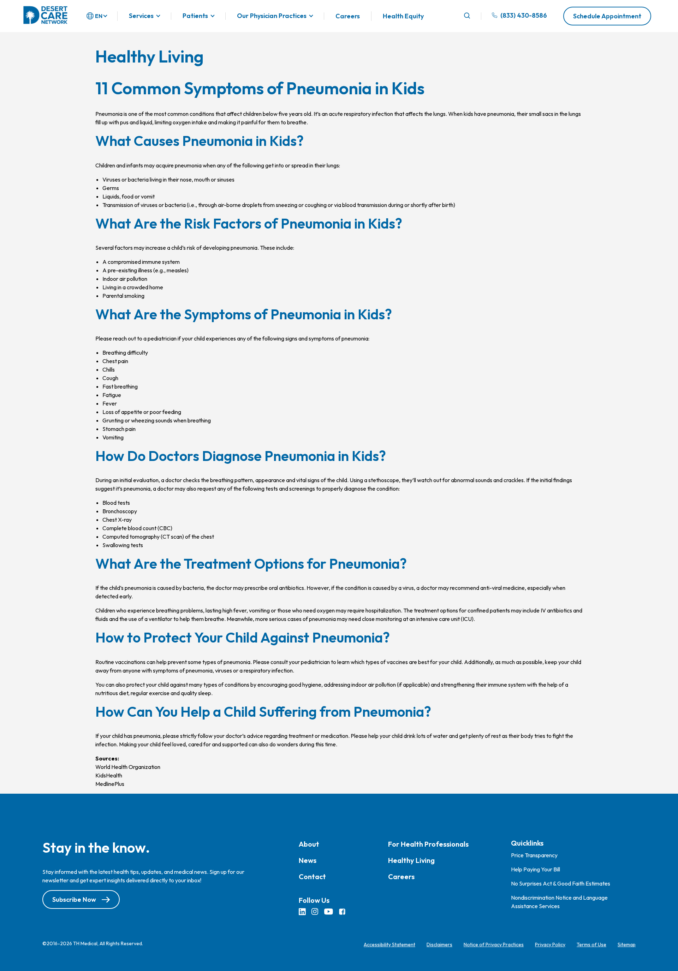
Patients (195, 16)
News (307, 860)
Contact (312, 876)
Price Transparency (534, 855)
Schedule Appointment (607, 16)
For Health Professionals (428, 844)
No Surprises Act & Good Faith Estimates (560, 883)
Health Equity (403, 16)
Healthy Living (411, 860)
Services (141, 16)
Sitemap (627, 944)
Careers (347, 16)
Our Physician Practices (272, 16)
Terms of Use (591, 944)
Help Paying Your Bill (535, 869)
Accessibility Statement (389, 944)
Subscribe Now (74, 899)
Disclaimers (439, 944)
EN (98, 15)
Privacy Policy (550, 944)
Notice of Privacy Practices (494, 944)
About (309, 844)
